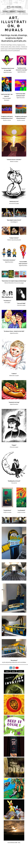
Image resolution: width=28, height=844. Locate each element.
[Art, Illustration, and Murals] (14, 819)
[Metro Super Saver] (14, 735)
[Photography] (14, 840)
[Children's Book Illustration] (14, 798)
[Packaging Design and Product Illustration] (14, 756)
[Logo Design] (14, 714)
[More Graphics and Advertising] (14, 777)
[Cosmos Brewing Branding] (14, 693)
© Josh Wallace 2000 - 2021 (14, 842)
